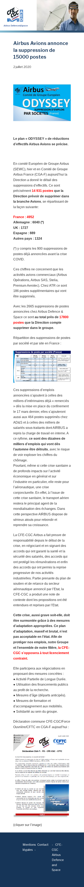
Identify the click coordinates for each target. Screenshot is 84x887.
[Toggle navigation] (73, 6)
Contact (43, 845)
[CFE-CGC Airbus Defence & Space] (15, 15)
